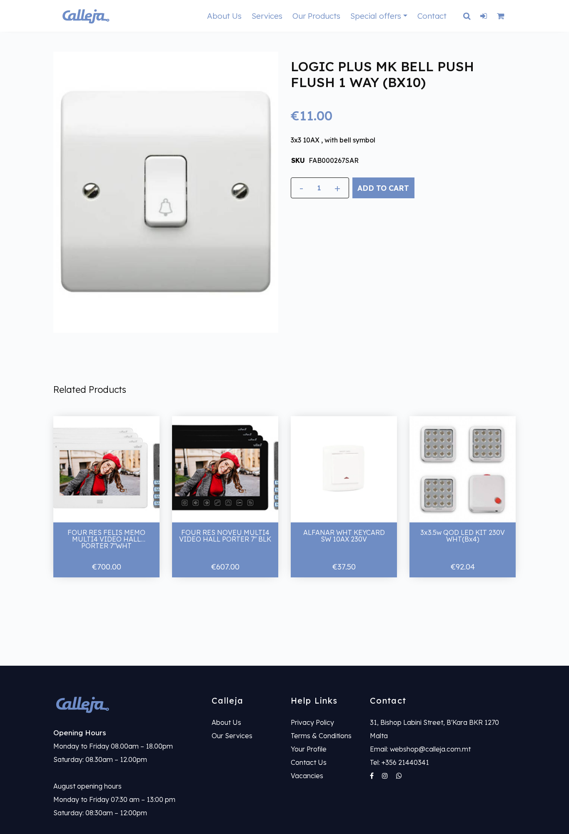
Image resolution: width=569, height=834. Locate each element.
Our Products (316, 16)
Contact (432, 16)
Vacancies (307, 776)
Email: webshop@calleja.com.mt (420, 749)
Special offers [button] (375, 16)
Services (267, 16)
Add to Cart (383, 187)
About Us (224, 16)
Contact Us (309, 762)
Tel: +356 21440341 (399, 762)
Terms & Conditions (321, 736)
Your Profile (309, 749)
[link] (126, 704)
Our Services (232, 736)
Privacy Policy (312, 722)
